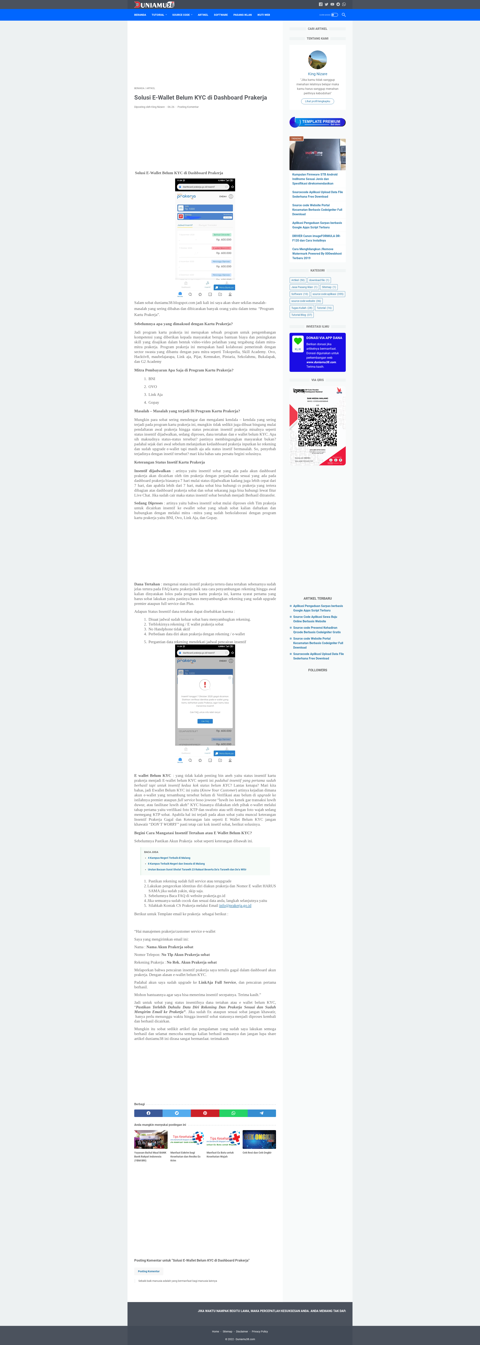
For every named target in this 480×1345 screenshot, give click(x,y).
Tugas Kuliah (301, 307)
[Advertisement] (205, 53)
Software (221, 14)
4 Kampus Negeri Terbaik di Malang (169, 858)
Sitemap (329, 286)
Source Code (181, 14)
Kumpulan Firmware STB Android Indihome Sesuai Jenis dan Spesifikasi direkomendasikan (315, 179)
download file (319, 279)
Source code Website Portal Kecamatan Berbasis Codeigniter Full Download (317, 209)
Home (215, 1331)
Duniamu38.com (245, 1339)
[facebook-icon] (320, 5)
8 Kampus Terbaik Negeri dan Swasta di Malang (176, 863)
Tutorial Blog (301, 314)
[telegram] (262, 1113)
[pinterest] (205, 1113)
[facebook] (148, 1113)
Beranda (140, 14)
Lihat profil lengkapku (317, 101)
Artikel (203, 14)
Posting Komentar (188, 106)
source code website (306, 300)
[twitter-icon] (326, 5)
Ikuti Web (263, 14)
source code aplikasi (328, 293)
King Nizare (317, 74)
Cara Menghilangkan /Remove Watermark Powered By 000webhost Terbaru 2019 (317, 253)
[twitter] (177, 1113)
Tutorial (158, 14)
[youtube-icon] (332, 5)
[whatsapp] (233, 1113)
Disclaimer (242, 1331)
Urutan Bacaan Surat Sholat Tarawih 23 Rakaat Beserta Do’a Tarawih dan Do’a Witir (197, 869)
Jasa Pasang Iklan (304, 286)
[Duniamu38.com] (156, 5)
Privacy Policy (260, 1331)
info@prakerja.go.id (235, 905)
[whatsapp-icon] (344, 5)
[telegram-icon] (338, 5)
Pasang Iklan (242, 14)
